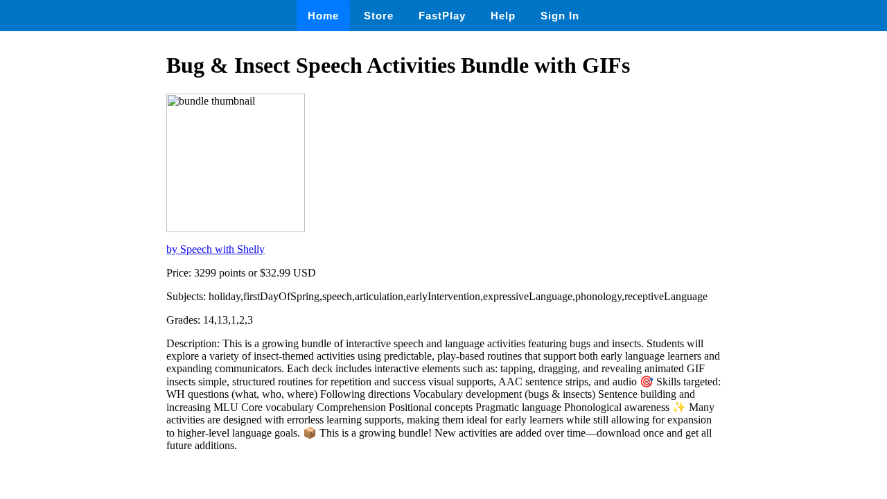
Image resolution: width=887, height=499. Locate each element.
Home (323, 15)
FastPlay (442, 15)
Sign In (560, 15)
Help (503, 15)
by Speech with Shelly (215, 249)
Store (379, 15)
